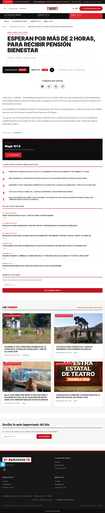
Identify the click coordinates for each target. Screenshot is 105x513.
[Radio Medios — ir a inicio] (52, 8)
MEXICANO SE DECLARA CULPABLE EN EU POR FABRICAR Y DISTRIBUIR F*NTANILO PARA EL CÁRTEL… (68, 2)
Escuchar (14, 155)
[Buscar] (4, 8)
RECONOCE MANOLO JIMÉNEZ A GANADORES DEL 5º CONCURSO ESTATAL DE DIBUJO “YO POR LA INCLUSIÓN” (45, 256)
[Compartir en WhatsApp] (42, 86)
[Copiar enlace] (62, 86)
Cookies (49, 496)
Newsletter (22, 8)
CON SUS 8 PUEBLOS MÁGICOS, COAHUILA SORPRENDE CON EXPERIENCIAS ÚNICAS (41, 192)
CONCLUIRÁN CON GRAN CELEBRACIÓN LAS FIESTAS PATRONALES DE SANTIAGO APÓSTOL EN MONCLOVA (44, 246)
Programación (13, 8)
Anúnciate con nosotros (9, 496)
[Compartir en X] (56, 86)
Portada (57, 462)
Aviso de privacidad (25, 496)
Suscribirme (44, 436)
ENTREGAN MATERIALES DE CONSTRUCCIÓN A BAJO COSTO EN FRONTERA (32, 266)
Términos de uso (39, 496)
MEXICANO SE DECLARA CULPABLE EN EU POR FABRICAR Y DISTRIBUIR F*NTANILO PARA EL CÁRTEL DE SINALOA (46, 236)
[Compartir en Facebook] (49, 86)
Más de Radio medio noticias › (90, 307)
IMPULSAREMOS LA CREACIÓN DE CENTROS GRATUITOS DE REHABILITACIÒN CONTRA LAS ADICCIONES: (48, 178)
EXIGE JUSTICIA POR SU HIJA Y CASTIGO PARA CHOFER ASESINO (28, 215)
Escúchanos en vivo (92, 8)
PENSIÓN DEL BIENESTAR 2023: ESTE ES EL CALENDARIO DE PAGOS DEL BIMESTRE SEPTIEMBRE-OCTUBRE (49, 172)
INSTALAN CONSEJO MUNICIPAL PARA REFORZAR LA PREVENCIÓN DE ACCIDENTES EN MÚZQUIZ (39, 226)
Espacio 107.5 (35, 21)
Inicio (6, 21)
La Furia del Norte (19, 21)
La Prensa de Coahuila (65, 500)
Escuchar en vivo (60, 468)
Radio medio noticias (17, 26)
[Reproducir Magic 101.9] (52, 70)
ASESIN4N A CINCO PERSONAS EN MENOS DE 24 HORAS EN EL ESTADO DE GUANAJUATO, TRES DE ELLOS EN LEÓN (52, 185)
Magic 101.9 (48, 21)
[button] (2, 464)
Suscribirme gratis (52, 290)
